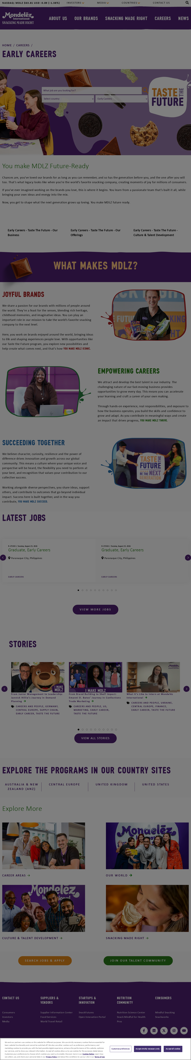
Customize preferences (120, 1049)
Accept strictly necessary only (148, 1049)
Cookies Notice (88, 1054)
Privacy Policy (51, 1057)
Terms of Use (100, 1057)
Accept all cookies (173, 1049)
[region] (95, 1049)
